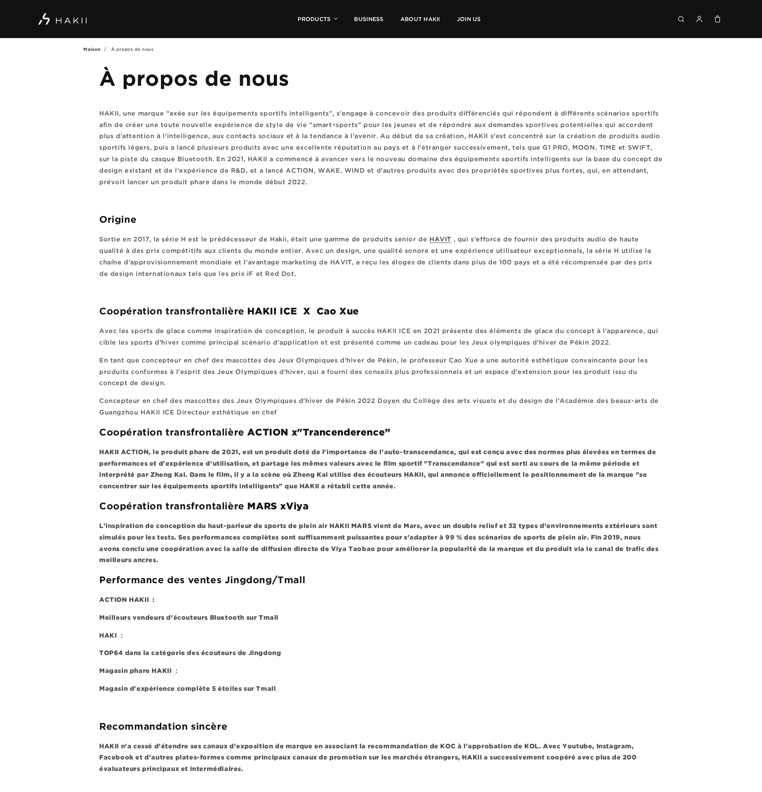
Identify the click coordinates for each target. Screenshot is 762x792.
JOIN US (469, 19)
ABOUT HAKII (420, 19)
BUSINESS (368, 19)
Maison (92, 49)
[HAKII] (63, 19)
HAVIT (440, 239)
